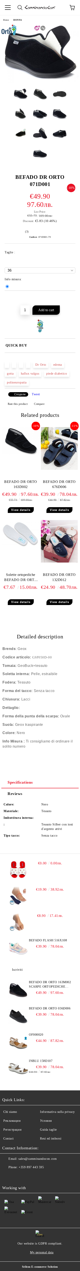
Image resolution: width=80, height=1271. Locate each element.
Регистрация (12, 1129)
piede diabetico (56, 373)
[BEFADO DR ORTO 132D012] (59, 561)
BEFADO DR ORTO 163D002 (20, 484)
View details (20, 510)
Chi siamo (10, 1112)
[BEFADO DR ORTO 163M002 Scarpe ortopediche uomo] (18, 990)
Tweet (36, 394)
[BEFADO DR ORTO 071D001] (40, 81)
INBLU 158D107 (40, 1061)
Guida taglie (48, 1129)
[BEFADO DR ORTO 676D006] (59, 468)
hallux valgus (30, 373)
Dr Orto (40, 364)
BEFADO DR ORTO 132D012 (59, 577)
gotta (10, 373)
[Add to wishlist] (72, 298)
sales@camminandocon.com (37, 1158)
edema (57, 364)
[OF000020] (18, 1043)
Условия (46, 1120)
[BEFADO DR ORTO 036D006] (18, 1016)
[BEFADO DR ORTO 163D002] (20, 453)
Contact (8, 1138)
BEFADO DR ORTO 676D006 (59, 484)
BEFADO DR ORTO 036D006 (49, 1008)
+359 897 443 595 (31, 1167)
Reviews (15, 793)
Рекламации (12, 1120)
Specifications (20, 782)
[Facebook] (8, 1176)
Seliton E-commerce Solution (40, 1266)
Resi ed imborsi (50, 1138)
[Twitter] (17, 1176)
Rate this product (18, 404)
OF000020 (36, 1034)
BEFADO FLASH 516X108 (48, 940)
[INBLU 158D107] (18, 1069)
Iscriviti (17, 969)
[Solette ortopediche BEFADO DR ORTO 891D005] (20, 546)
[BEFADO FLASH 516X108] (18, 948)
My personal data (42, 1252)
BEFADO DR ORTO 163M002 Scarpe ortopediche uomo (50, 984)
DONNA (17, 20)
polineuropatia (17, 382)
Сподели (20, 394)
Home (6, 20)
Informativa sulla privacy (57, 1112)
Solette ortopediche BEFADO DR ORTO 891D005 (20, 578)
